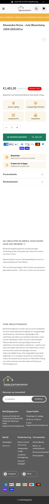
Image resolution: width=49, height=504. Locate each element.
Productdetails (10, 174)
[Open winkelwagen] (44, 9)
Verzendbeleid (38, 442)
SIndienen (39, 399)
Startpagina (7, 442)
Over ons (6, 446)
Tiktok (29, 474)
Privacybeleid (38, 456)
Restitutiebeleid (10, 182)
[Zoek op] (36, 9)
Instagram (12, 474)
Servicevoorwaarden (41, 452)
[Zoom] (43, 39)
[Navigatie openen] (3, 9)
